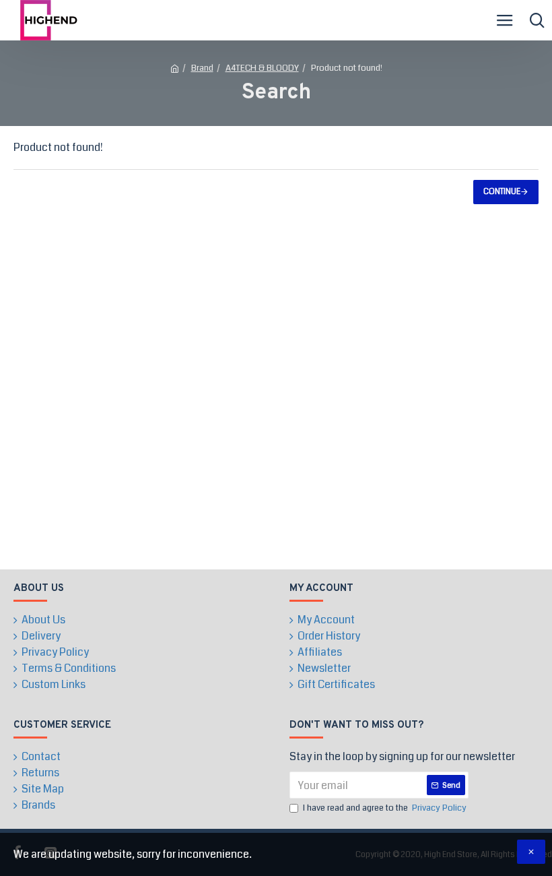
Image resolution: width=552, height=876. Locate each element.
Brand (202, 68)
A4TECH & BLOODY (262, 68)
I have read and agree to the (385, 808)
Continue (501, 191)
